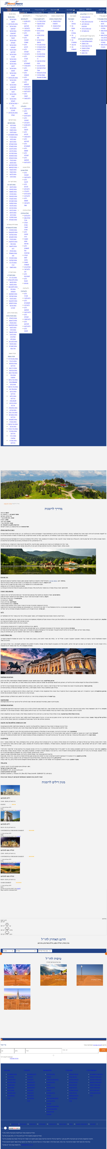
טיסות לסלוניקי (13, 217)
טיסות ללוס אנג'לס (13, 280)
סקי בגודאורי (73, 22)
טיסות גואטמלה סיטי (13, 254)
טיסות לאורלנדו (13, 296)
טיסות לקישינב (13, 148)
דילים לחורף (26, 288)
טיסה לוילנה (13, 139)
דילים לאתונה (26, 69)
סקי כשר (73, 44)
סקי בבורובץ (73, 36)
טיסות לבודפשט (13, 167)
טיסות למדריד (13, 137)
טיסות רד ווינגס (13, 368)
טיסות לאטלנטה (13, 294)
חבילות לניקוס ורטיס (40, 32)
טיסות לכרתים (13, 208)
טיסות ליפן (13, 339)
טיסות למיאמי (13, 282)
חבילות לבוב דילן (41, 44)
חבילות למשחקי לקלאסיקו (57, 22)
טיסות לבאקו (13, 172)
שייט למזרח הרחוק (86, 28)
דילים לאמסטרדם (27, 62)
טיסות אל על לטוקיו (13, 95)
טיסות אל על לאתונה (13, 69)
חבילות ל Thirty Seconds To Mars (41, 76)
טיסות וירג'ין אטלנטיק (13, 437)
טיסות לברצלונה (13, 158)
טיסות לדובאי (13, 187)
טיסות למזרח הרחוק (12, 313)
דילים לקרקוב (26, 46)
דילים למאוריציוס (27, 275)
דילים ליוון (26, 191)
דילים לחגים (27, 215)
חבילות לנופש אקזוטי (26, 257)
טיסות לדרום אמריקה (12, 224)
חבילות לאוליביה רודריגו (41, 50)
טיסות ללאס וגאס (13, 287)
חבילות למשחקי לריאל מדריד (57, 27)
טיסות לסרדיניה (13, 153)
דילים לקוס (27, 189)
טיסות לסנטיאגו (13, 237)
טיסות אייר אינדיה (13, 428)
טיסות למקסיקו (13, 230)
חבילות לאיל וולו (41, 54)
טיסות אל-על (12, 14)
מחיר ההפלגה (85, 43)
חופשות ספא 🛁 (100, 12)
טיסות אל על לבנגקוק (13, 74)
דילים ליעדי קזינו (27, 270)
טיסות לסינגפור (13, 332)
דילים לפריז (27, 28)
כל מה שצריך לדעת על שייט (87, 36)
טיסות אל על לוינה (13, 24)
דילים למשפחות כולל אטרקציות (26, 249)
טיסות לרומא (13, 141)
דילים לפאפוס (26, 149)
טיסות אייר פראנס (13, 424)
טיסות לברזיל (13, 239)
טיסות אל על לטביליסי (13, 41)
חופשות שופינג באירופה (26, 241)
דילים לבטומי (26, 95)
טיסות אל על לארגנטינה (13, 32)
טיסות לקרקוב (13, 151)
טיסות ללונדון (13, 132)
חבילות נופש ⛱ (26, 10)
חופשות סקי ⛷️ (71, 10)
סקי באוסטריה (74, 41)
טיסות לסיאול (13, 343)
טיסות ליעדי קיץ (12, 181)
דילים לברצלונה (26, 74)
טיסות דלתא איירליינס (13, 397)
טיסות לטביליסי (13, 144)
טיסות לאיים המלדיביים (13, 335)
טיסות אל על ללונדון (13, 81)
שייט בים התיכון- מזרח (87, 21)
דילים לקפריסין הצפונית (26, 40)
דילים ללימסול (26, 128)
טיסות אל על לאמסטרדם (13, 60)
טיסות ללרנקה (13, 205)
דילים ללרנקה (26, 181)
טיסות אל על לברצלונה (13, 46)
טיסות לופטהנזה (13, 419)
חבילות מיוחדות (27, 210)
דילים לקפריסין (26, 119)
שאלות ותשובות (86, 48)
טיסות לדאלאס (13, 303)
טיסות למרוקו (13, 194)
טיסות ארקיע (13, 410)
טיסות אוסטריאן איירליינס (13, 416)
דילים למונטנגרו (26, 78)
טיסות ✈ (9, 10)
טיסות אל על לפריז (13, 77)
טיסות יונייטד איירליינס (13, 392)
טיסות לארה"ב (12, 272)
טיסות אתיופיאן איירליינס (13, 364)
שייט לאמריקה (85, 31)
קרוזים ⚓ (82, 10)
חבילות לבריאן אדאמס (40, 41)
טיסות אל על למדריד (13, 55)
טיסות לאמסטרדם (13, 134)
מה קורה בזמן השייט (87, 46)
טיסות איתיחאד (13, 370)
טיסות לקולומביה (13, 241)
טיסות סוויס (13, 384)
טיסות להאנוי (13, 327)
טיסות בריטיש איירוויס (13, 404)
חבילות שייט (27, 267)
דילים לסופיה (27, 319)
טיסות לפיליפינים (13, 325)
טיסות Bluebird (13, 382)
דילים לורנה (27, 196)
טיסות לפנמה (13, 267)
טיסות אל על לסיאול (13, 37)
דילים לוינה (27, 54)
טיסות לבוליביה (13, 234)
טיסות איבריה (13, 421)
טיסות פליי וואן (13, 389)
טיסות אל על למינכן (13, 90)
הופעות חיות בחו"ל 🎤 (40, 10)
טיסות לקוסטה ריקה (13, 247)
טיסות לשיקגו (13, 298)
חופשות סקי (73, 16)
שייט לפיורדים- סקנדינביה (85, 25)
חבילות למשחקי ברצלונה (57, 16)
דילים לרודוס (27, 193)
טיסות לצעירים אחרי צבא (13, 347)
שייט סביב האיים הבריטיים (86, 18)
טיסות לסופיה (13, 130)
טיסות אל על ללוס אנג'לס (13, 114)
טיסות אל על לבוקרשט (13, 51)
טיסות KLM (13, 400)
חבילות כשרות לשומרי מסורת (26, 226)
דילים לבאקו (27, 98)
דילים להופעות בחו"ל (41, 16)
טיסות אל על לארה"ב (13, 109)
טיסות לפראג (13, 162)
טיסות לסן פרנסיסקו (13, 290)
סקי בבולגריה (73, 32)
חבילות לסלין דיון (41, 21)
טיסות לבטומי (13, 169)
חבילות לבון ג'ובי (41, 65)
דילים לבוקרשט (26, 25)
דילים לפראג (27, 21)
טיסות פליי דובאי (13, 372)
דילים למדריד (26, 57)
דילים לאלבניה (26, 34)
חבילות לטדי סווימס (40, 27)
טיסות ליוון (13, 127)
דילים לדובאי (27, 108)
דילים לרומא (27, 91)
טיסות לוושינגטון (13, 301)
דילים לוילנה (27, 30)
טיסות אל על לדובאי (13, 20)
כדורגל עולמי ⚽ (54, 10)
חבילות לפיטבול (41, 23)
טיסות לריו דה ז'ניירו (13, 264)
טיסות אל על (13, 426)
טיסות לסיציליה (13, 146)
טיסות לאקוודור (13, 258)
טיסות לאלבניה (13, 203)
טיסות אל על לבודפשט (13, 27)
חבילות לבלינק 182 (40, 36)
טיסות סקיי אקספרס (13, 376)
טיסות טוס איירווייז (13, 358)
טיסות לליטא (13, 174)
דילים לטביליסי (26, 50)
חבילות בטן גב (26, 167)
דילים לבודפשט (26, 83)
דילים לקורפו (27, 86)
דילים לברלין (27, 65)
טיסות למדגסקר (13, 196)
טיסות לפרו (13, 244)
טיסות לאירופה (12, 120)
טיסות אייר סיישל (13, 379)
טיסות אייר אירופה (13, 386)
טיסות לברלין (13, 160)
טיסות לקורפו (13, 212)
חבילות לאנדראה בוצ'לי (41, 69)
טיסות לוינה (13, 125)
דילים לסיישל (26, 280)
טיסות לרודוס (13, 210)
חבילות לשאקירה (41, 47)
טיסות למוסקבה (13, 155)
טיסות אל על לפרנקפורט (13, 86)
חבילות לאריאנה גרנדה (41, 62)
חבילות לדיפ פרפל (41, 72)
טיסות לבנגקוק (13, 198)
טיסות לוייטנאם (13, 320)
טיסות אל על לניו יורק (13, 104)
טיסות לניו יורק (13, 277)
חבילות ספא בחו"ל (27, 219)
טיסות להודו (13, 329)
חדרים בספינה (85, 50)
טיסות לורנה (13, 215)
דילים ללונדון (27, 89)
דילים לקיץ (25, 103)
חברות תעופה (12, 353)
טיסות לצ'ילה (13, 251)
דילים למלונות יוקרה (26, 234)
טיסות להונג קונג (13, 341)
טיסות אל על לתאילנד (13, 100)
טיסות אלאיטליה (13, 407)
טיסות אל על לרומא (13, 65)
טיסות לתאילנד (13, 318)
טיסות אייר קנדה (13, 412)
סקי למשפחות (73, 48)
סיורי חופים (84, 53)
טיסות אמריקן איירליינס (13, 442)
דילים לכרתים (26, 133)
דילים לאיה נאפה (27, 204)
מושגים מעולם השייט (87, 41)
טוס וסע (26, 283)
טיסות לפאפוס (13, 191)
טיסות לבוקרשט (13, 165)
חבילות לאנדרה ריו (41, 57)
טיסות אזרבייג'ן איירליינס (13, 432)
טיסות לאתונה (13, 189)
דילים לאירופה (26, 16)
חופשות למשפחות (26, 263)
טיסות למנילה (13, 322)
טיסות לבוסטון (13, 284)
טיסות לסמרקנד (13, 201)
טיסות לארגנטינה (13, 232)
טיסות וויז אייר (13, 361)
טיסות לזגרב (13, 176)
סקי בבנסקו (73, 27)
